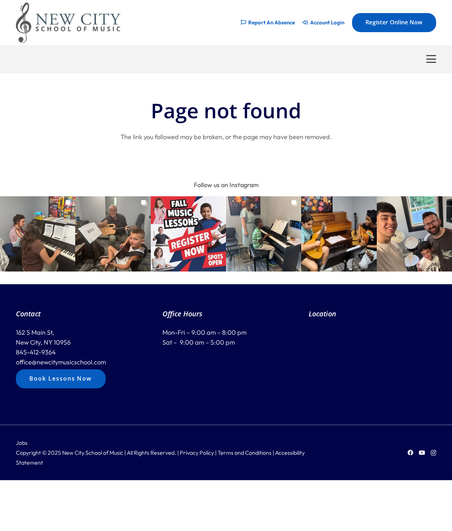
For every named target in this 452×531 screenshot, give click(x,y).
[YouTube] (422, 452)
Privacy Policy (197, 452)
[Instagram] (433, 453)
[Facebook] (410, 452)
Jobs (22, 442)
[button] (431, 59)
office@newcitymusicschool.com (61, 362)
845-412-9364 (36, 352)
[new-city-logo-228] (68, 22)
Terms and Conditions (245, 452)
